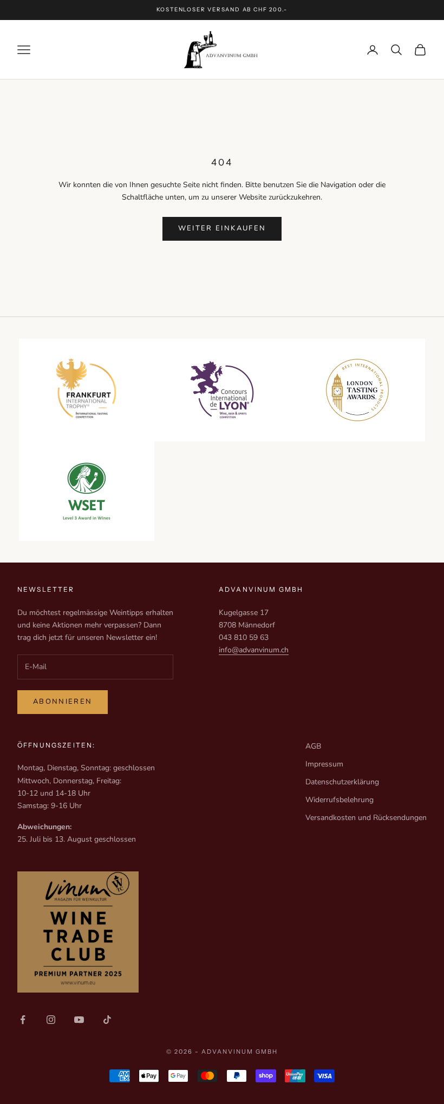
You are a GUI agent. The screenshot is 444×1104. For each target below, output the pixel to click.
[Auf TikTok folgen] (107, 1019)
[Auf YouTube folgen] (79, 1019)
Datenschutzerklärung (342, 782)
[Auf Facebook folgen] (22, 1019)
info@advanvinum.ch (254, 650)
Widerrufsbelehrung (339, 800)
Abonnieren (62, 701)
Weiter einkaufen (222, 228)
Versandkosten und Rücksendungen (366, 817)
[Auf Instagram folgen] (50, 1019)
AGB (313, 746)
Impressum (324, 764)
